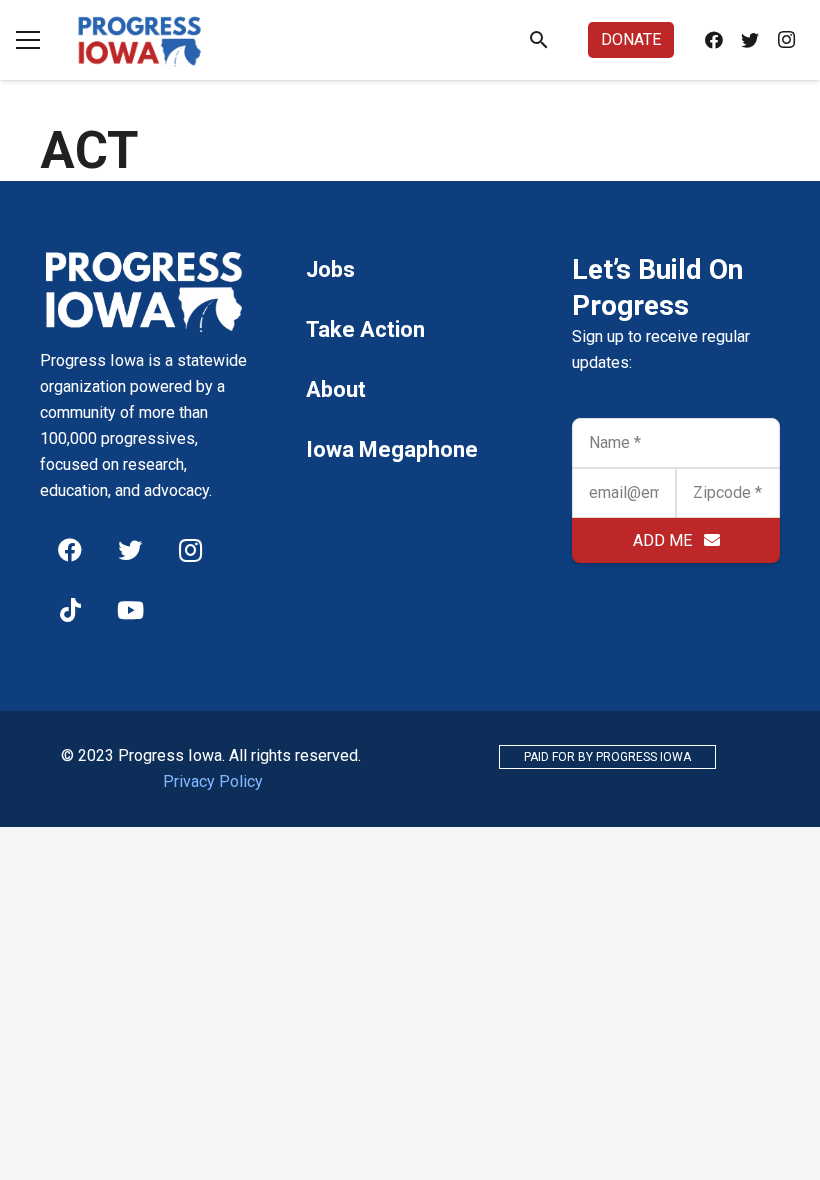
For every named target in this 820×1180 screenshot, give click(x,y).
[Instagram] (786, 40)
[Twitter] (750, 40)
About (336, 389)
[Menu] (28, 40)
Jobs (330, 269)
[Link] (140, 40)
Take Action (365, 329)
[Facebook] (714, 40)
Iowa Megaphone (392, 449)
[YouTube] (130, 610)
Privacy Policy (213, 781)
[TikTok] (70, 610)
